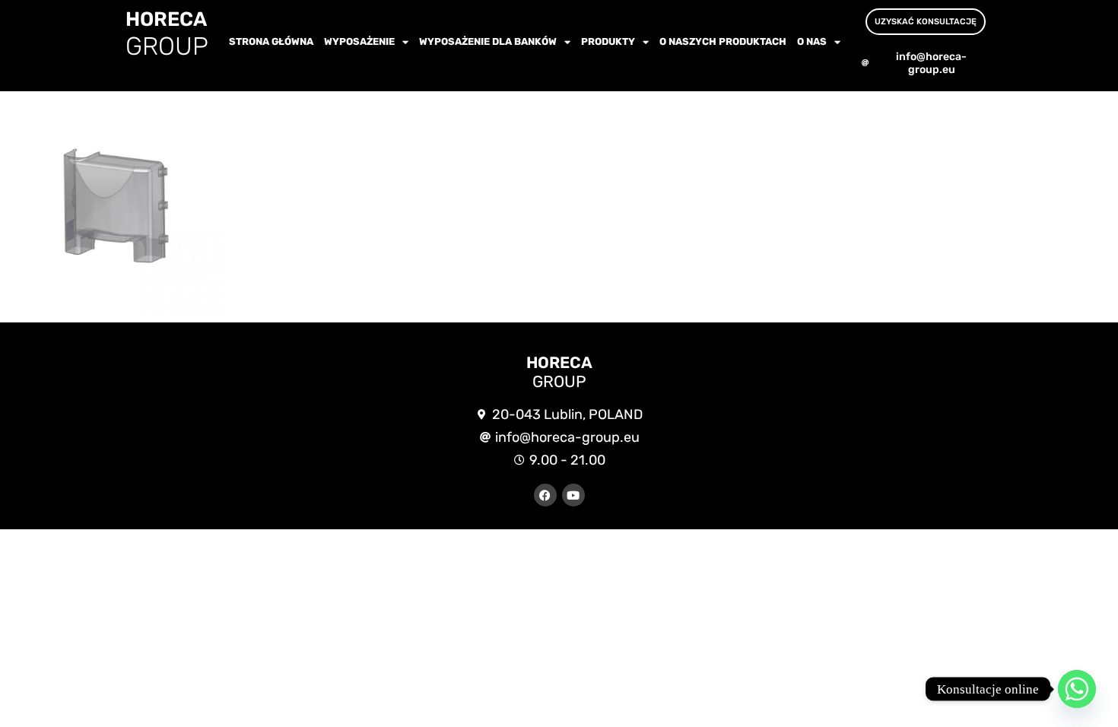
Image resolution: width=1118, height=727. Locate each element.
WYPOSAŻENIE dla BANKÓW (488, 41)
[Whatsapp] (1077, 689)
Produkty (608, 41)
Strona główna (271, 41)
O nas (812, 41)
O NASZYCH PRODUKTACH (722, 41)
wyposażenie (359, 41)
